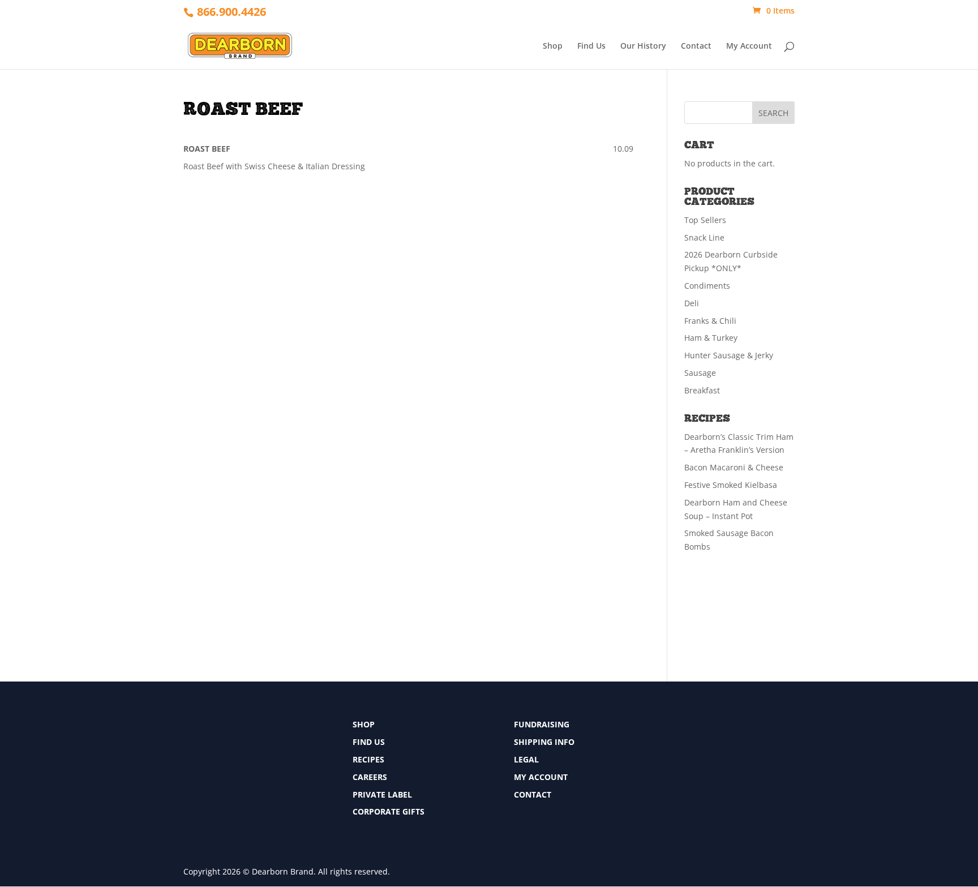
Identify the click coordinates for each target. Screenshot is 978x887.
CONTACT (532, 794)
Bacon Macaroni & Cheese (733, 467)
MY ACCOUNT (541, 777)
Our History (643, 46)
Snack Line (704, 237)
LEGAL (526, 759)
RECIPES (368, 759)
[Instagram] (680, 769)
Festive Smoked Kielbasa (730, 484)
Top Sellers (705, 220)
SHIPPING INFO (544, 741)
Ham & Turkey (710, 337)
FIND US (369, 741)
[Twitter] (680, 748)
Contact (696, 46)
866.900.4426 (231, 11)
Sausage (700, 372)
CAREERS (370, 777)
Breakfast (702, 390)
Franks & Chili (710, 320)
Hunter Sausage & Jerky (728, 355)
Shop (553, 46)
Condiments (707, 285)
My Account (749, 46)
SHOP (364, 724)
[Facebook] (680, 727)
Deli (691, 303)
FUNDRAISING (541, 724)
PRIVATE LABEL (382, 794)
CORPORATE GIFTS (388, 811)
